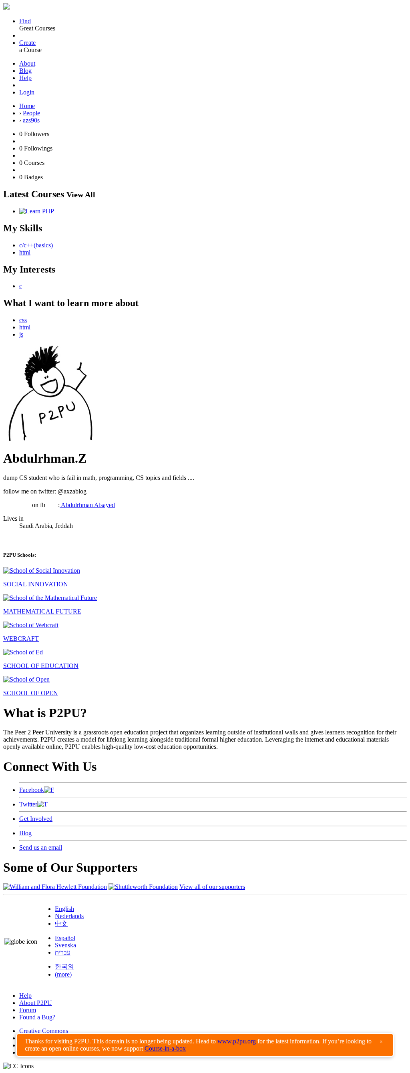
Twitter (28, 804)
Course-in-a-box (165, 1048)
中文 (61, 923)
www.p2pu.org (236, 1041)
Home (27, 105)
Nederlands (69, 916)
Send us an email (40, 847)
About (27, 63)
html (24, 252)
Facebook (31, 789)
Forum (27, 1010)
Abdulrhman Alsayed (87, 504)
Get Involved (35, 818)
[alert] (205, 1045)
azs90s (31, 120)
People (31, 113)
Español (65, 938)
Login (26, 92)
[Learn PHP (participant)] (36, 211)
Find (25, 21)
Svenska (65, 945)
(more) (63, 974)
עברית (62, 952)
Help (25, 77)
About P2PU (35, 1002)
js (21, 334)
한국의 (64, 966)
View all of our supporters (212, 886)
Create (27, 42)
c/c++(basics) (36, 245)
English (64, 908)
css (23, 320)
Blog (25, 70)
